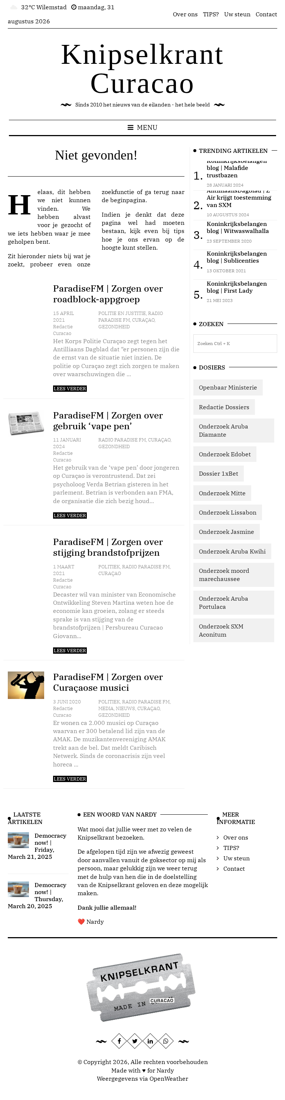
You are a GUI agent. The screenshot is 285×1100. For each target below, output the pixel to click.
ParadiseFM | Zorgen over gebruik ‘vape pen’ (108, 420)
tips (179, 230)
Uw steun (237, 14)
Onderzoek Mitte (222, 493)
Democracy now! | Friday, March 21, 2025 (37, 846)
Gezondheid (114, 327)
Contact (266, 14)
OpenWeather (169, 1078)
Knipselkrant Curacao (142, 68)
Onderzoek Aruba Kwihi (232, 551)
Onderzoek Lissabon (227, 512)
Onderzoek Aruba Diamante (223, 430)
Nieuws (125, 708)
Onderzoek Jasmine (226, 531)
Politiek (109, 567)
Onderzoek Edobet (225, 454)
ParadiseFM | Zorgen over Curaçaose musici (108, 682)
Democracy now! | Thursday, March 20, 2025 (37, 895)
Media (106, 708)
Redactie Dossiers (224, 407)
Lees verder (70, 388)
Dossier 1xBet (218, 473)
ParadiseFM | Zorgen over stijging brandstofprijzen (108, 547)
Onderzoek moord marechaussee (224, 574)
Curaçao (143, 320)
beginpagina (127, 200)
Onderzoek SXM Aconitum (221, 630)
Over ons (185, 14)
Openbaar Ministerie (228, 387)
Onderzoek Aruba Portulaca (223, 602)
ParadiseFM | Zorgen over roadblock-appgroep (108, 293)
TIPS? (211, 14)
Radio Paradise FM (122, 440)
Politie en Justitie (122, 313)
